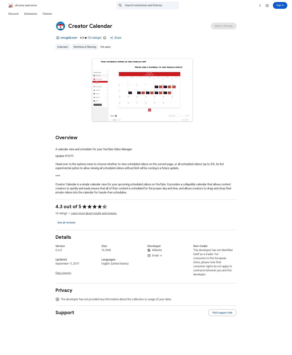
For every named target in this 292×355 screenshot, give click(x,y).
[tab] (14, 14)
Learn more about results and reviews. (94, 213)
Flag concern (63, 273)
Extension (62, 46)
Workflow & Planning (85, 46)
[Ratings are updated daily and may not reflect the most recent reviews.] (104, 37)
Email (155, 255)
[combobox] (152, 5)
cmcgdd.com (68, 37)
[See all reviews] (66, 223)
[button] (267, 5)
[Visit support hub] (222, 313)
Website (157, 250)
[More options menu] (260, 5)
